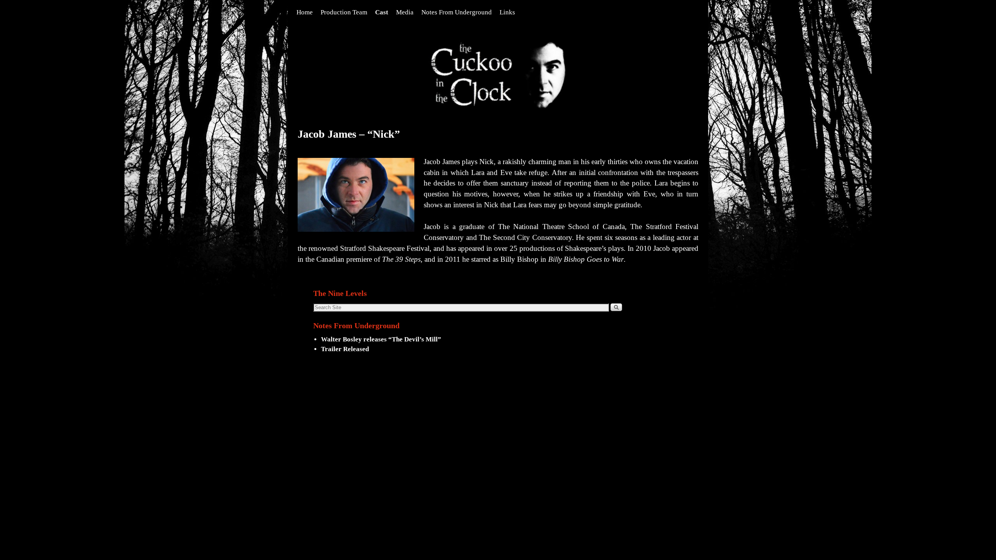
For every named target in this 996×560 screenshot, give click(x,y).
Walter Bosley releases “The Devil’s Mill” (381, 339)
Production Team (344, 12)
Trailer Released (345, 349)
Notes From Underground (456, 12)
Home (304, 12)
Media (405, 12)
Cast (381, 12)
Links (507, 12)
